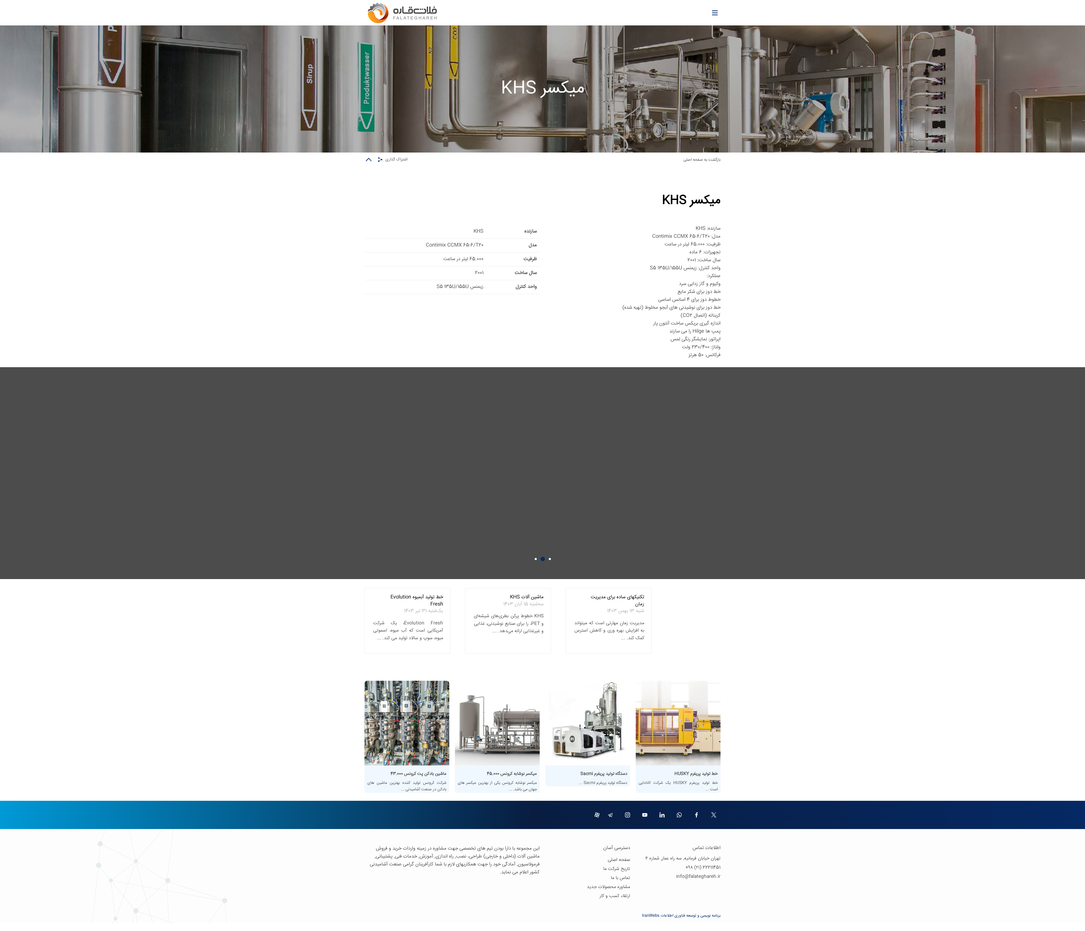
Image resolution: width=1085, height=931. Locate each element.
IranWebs (650, 916)
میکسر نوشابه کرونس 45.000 (512, 774)
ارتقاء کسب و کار (615, 896)
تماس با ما (620, 878)
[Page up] (368, 159)
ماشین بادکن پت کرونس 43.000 (418, 774)
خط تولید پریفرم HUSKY (696, 774)
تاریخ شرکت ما (616, 869)
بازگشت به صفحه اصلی (702, 160)
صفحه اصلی (619, 859)
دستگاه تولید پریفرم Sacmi (603, 774)
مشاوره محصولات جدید (608, 887)
